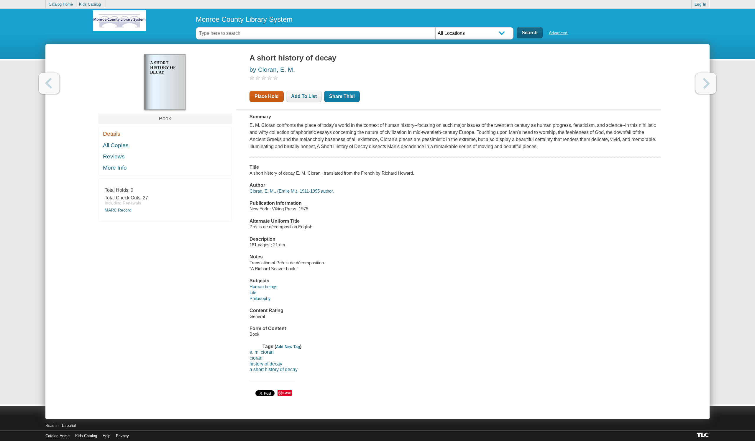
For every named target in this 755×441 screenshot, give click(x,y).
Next (706, 83)
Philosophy (260, 298)
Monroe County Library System (244, 19)
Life (253, 292)
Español (69, 425)
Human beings (264, 286)
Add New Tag (288, 347)
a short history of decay (274, 369)
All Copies (116, 145)
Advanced (558, 32)
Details (111, 134)
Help (106, 436)
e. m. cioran (262, 352)
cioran (256, 357)
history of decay (266, 363)
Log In (700, 4)
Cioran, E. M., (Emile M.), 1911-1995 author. (292, 191)
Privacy (122, 436)
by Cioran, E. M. (272, 69)
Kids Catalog (90, 4)
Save (287, 393)
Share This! (342, 96)
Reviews (114, 156)
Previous (49, 83)
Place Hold (267, 96)
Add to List (304, 96)
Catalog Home (61, 4)
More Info (115, 168)
